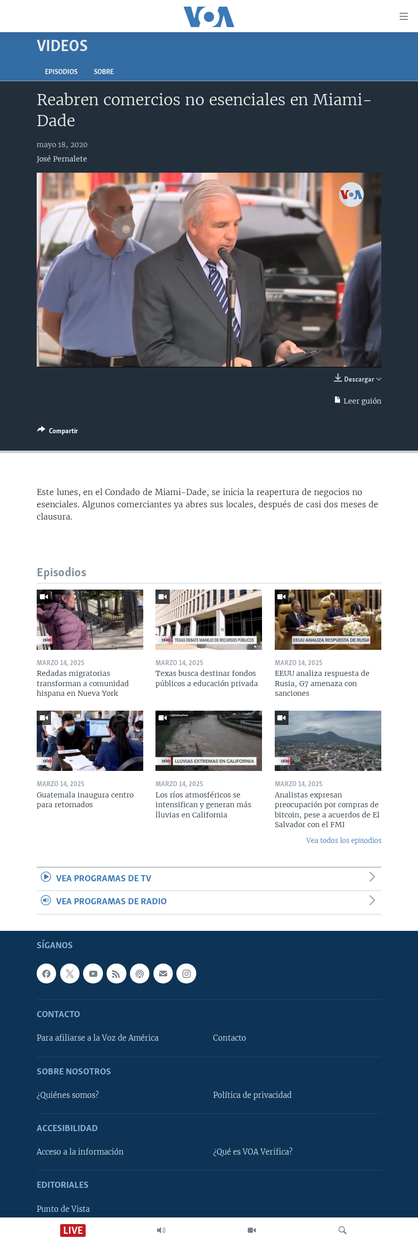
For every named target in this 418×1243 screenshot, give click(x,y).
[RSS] (116, 973)
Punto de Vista (63, 1208)
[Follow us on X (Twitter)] (70, 973)
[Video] (252, 1230)
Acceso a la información (80, 1152)
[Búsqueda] (342, 1230)
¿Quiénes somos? (68, 1094)
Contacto (229, 1038)
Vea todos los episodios (343, 840)
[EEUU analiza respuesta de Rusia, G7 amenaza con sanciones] (328, 620)
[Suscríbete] (163, 973)
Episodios (61, 72)
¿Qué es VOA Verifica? (253, 1152)
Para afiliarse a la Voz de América (98, 1038)
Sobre (104, 72)
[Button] (57, 432)
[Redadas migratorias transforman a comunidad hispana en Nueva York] (90, 620)
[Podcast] (139, 973)
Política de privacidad (252, 1094)
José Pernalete (62, 158)
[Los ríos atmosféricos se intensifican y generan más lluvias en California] (208, 741)
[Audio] (161, 1230)
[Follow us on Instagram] (186, 973)
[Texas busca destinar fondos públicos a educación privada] (208, 620)
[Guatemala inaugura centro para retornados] (90, 741)
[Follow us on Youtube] (92, 973)
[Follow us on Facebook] (46, 973)
